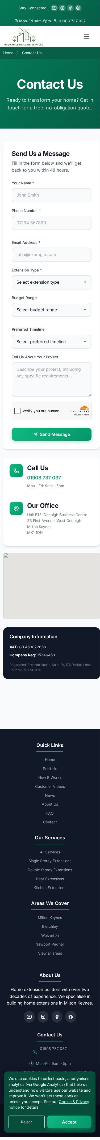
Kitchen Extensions (50, 887)
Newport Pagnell (49, 944)
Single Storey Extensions (49, 860)
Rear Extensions (50, 879)
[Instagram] (62, 8)
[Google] (78, 8)
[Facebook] (70, 8)
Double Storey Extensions (50, 869)
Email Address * (26, 242)
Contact (50, 822)
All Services (50, 852)
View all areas (50, 953)
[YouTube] (54, 8)
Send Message (55, 434)
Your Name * (23, 183)
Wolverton (50, 935)
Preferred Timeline (28, 329)
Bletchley (50, 926)
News (50, 795)
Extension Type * (27, 270)
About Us (50, 804)
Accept (69, 1122)
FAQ (50, 813)
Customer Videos (50, 786)
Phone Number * (26, 210)
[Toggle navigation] (86, 36)
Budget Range (24, 297)
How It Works (49, 777)
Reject (26, 1122)
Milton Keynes (50, 917)
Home (50, 759)
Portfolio (50, 768)
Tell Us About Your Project (35, 357)
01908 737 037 (72, 21)
